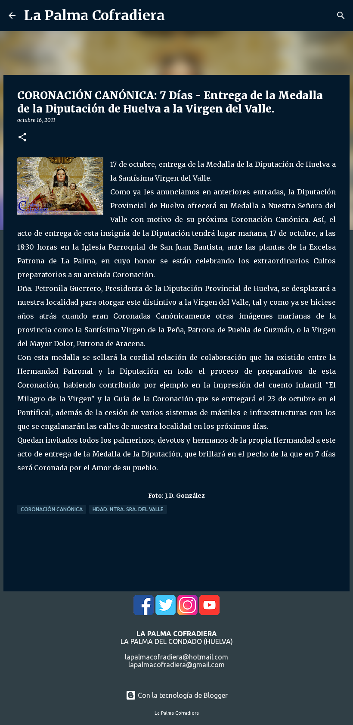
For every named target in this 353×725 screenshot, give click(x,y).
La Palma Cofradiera (94, 15)
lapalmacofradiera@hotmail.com (176, 657)
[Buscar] (341, 15)
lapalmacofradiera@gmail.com (176, 665)
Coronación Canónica (52, 509)
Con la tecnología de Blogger (182, 695)
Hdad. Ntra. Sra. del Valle (128, 509)
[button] (22, 138)
